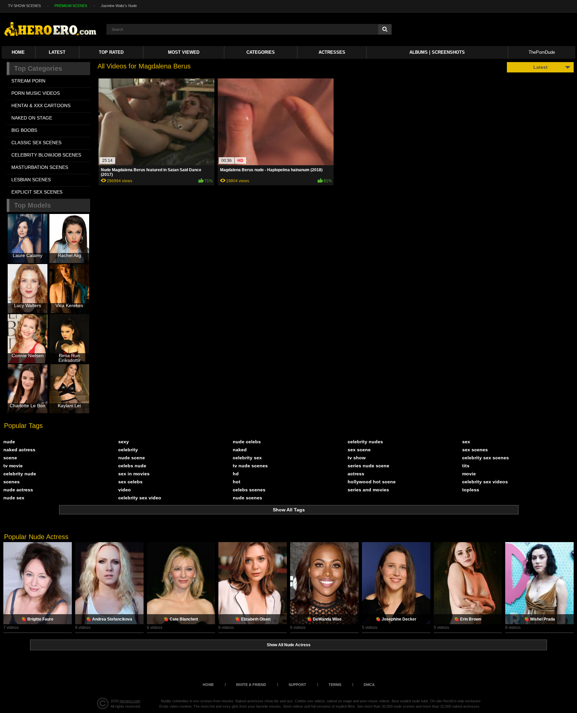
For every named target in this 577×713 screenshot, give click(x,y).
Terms (335, 685)
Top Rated (111, 52)
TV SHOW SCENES (24, 6)
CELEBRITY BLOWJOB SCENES (46, 155)
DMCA (369, 685)
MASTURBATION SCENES (39, 167)
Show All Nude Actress (289, 645)
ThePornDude (542, 52)
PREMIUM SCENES (70, 6)
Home (18, 52)
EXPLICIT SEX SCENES (36, 192)
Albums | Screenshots (437, 52)
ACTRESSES (332, 52)
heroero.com (130, 701)
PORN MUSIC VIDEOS (35, 93)
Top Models (32, 205)
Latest (57, 52)
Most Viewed (183, 52)
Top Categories (38, 68)
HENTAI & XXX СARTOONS (40, 105)
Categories (260, 52)
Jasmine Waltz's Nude (119, 6)
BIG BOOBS (24, 130)
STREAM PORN (28, 80)
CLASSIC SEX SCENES (36, 142)
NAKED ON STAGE (31, 118)
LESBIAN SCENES (31, 179)
